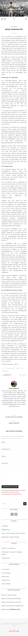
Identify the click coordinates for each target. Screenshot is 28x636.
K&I (3, 595)
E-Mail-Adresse (6, 449)
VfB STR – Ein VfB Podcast (8, 548)
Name (4, 442)
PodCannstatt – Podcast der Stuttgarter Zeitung (12, 553)
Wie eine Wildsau (6, 573)
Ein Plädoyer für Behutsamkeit (15, 605)
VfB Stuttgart (5, 371)
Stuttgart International (14, 7)
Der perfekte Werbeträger (14, 598)
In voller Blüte (5, 569)
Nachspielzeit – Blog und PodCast (10, 537)
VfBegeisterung (6, 529)
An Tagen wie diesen (11, 595)
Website (4, 456)
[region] (14, 623)
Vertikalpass (5, 526)
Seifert (17, 368)
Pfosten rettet (5, 576)
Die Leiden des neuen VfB (14, 602)
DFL (3, 368)
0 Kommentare (22, 375)
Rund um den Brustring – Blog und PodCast (13, 533)
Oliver (3, 598)
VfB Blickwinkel (6, 558)
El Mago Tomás (6, 580)
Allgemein (14, 26)
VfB (22, 368)
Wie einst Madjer (6, 583)
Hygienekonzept (10, 368)
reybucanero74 (7, 375)
